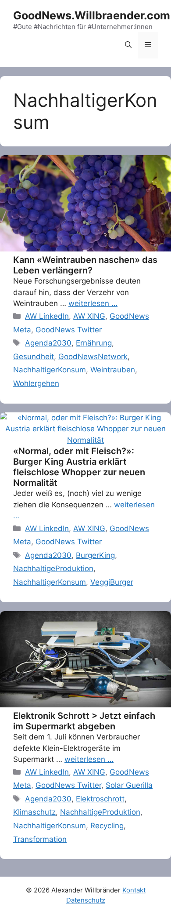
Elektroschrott (100, 798)
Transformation (40, 839)
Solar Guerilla (129, 785)
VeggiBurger (111, 582)
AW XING (89, 316)
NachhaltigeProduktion (53, 568)
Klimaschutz (34, 812)
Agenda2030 (48, 343)
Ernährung (94, 343)
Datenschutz (85, 900)
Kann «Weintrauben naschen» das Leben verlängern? (85, 265)
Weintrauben (112, 369)
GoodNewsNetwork (93, 356)
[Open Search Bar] (128, 45)
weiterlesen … (93, 303)
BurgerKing (95, 555)
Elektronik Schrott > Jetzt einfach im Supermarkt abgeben (84, 721)
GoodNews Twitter (69, 329)
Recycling (107, 825)
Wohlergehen (36, 383)
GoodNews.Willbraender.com (91, 15)
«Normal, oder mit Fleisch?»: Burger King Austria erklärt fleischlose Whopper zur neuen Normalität (79, 467)
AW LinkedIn (47, 316)
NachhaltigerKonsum (49, 369)
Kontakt (134, 890)
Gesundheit (33, 356)
